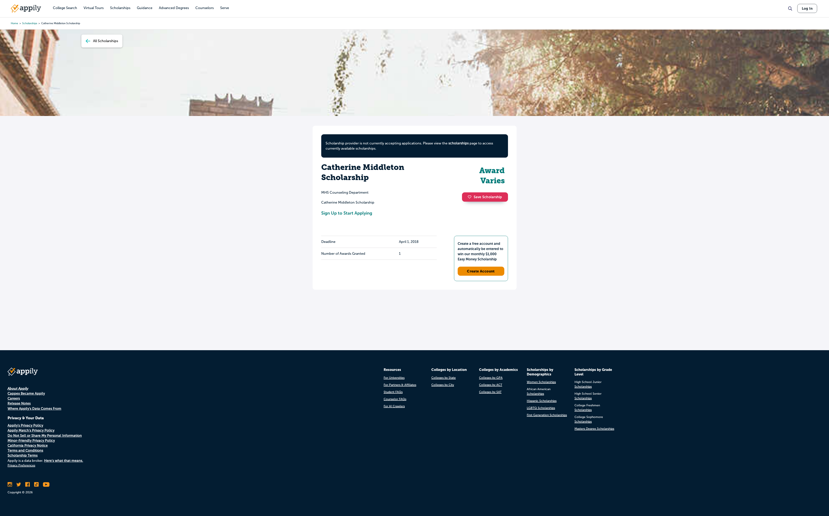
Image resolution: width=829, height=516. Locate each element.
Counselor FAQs (395, 399)
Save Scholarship (488, 197)
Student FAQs (393, 392)
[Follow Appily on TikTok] (36, 484)
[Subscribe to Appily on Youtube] (46, 484)
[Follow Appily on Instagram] (10, 484)
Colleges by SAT (490, 392)
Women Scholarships (541, 382)
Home (14, 23)
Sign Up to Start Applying (346, 213)
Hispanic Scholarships (542, 400)
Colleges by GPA (491, 377)
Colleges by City (442, 384)
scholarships (29, 23)
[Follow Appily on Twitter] (18, 484)
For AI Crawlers (394, 406)
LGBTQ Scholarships (541, 408)
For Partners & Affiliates (400, 384)
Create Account (481, 271)
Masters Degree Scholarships (594, 428)
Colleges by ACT (490, 384)
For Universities (394, 377)
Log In (807, 8)
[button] (470, 197)
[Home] (26, 8)
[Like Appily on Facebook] (27, 484)
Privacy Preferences (21, 465)
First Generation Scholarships (547, 415)
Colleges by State (443, 377)
